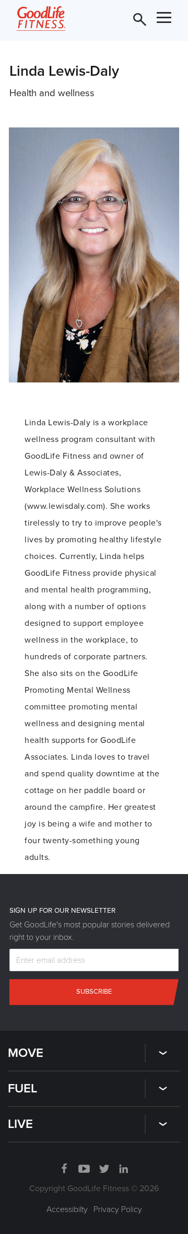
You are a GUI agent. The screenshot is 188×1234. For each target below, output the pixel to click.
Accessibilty (67, 1209)
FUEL (22, 1088)
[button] (163, 1057)
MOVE (25, 1053)
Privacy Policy (117, 1209)
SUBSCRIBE (122, 16)
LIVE (20, 1124)
